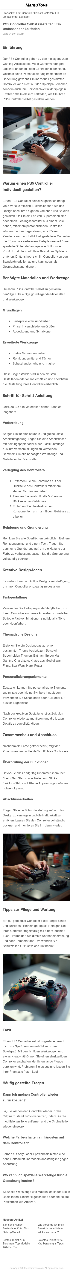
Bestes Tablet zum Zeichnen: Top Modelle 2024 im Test (16, 1243)
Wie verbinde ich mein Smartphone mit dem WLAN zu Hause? (51, 1228)
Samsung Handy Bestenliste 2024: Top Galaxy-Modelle (15, 1228)
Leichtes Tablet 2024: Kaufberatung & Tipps (51, 1241)
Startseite (8, 13)
